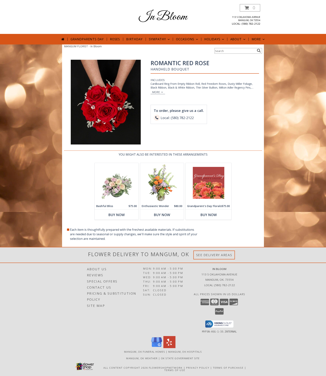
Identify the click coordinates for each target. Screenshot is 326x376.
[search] (259, 51)
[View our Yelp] (169, 347)
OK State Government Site (180, 358)
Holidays (212, 39)
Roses (115, 39)
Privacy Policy (197, 367)
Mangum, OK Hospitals (185, 351)
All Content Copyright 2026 (125, 367)
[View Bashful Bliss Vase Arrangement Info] (116, 183)
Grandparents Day (87, 39)
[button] (250, 7)
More (256, 39)
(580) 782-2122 (250, 23)
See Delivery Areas (214, 255)
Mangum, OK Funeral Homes (144, 351)
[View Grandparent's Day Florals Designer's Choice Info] (208, 183)
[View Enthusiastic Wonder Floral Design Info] (162, 183)
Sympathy (157, 39)
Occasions (185, 39)
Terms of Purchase (228, 367)
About (236, 39)
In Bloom (163, 17)
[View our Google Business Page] (157, 347)
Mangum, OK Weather (142, 358)
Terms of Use (174, 370)
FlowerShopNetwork (166, 367)
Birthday (134, 39)
